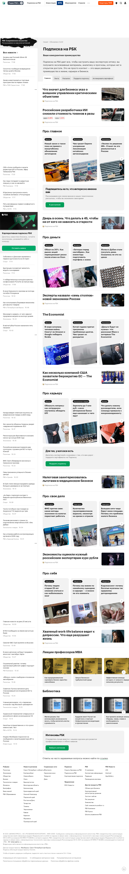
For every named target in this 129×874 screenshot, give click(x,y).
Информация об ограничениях (15, 857)
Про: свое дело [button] (54, 496)
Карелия (27, 815)
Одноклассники (49, 773)
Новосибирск (28, 776)
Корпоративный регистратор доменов (93, 792)
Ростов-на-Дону (29, 800)
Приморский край (30, 821)
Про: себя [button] (50, 573)
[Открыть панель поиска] (120, 3)
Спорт (5, 261)
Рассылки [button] (66, 78)
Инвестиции (7, 743)
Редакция (88, 776)
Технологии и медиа (10, 527)
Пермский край (29, 797)
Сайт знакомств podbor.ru (94, 805)
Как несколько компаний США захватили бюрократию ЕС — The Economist (67, 376)
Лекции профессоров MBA (62, 652)
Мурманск (27, 818)
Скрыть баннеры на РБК (73, 770)
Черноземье (28, 809)
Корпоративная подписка (73, 776)
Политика (6, 62)
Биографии (7, 788)
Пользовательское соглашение (69, 857)
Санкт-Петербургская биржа (40, 847)
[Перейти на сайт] (19, 43)
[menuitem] (34, 3)
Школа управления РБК (93, 814)
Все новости (9, 53)
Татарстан (27, 803)
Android (108, 773)
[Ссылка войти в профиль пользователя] (125, 3)
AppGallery (109, 776)
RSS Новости (69, 785)
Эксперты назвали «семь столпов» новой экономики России (68, 297)
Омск (25, 779)
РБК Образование (9, 794)
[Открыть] (19, 3)
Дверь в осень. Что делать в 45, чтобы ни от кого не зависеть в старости (70, 220)
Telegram (47, 776)
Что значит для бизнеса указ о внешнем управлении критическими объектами (70, 93)
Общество (7, 73)
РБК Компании (8, 185)
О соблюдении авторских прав (42, 857)
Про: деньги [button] (51, 237)
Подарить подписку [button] (81, 78)
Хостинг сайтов (90, 796)
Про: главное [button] (52, 131)
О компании (89, 770)
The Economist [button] (53, 314)
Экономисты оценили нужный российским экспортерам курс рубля (70, 556)
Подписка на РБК (70, 773)
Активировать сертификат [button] (103, 78)
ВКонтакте (47, 770)
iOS (106, 770)
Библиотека (51, 691)
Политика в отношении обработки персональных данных (25, 860)
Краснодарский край (31, 791)
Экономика (7, 319)
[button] (116, 3)
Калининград (28, 788)
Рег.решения (89, 799)
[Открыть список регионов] (116, 3)
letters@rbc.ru (16, 841)
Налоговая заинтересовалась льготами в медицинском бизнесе (68, 479)
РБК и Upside (7, 477)
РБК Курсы (89, 811)
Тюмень (26, 806)
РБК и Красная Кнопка (11, 539)
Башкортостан (29, 782)
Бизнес (48, 139)
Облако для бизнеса (92, 788)
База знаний (7, 791)
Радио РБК (13, 3)
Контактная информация (94, 773)
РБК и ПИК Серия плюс (11, 85)
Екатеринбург (29, 773)
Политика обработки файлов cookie (65, 860)
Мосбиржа (25, 847)
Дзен (45, 779)
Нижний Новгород (30, 794)
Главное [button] (47, 78)
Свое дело (49, 504)
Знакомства (89, 802)
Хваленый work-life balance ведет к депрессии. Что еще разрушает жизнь (69, 635)
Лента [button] (56, 78)
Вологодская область (31, 785)
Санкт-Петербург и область (34, 770)
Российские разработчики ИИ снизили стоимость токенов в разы (68, 112)
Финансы (49, 245)
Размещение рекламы (93, 779)
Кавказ (26, 812)
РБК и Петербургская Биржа (13, 307)
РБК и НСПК (7, 208)
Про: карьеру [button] (52, 393)
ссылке (104, 758)
